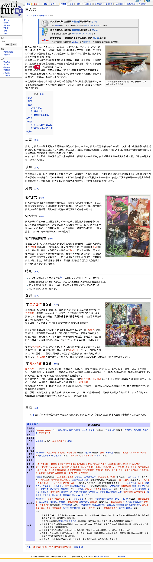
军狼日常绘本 (118, 467)
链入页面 (6, 62)
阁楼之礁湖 (126, 486)
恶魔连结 (67, 495)
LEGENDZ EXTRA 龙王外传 (119, 464)
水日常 (114, 470)
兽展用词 (42, 15)
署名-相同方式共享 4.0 (93, 25)
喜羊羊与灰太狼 (110, 508)
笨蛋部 (141, 483)
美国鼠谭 (120, 505)
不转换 (63, 4)
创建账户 (138, 1)
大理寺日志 (71, 453)
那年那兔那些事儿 (133, 505)
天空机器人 (93, 492)
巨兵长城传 (138, 502)
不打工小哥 (51, 453)
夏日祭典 (59, 473)
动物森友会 (115, 486)
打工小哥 (49, 499)
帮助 (5, 31)
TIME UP (44, 467)
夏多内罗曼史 (140, 492)
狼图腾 (77, 430)
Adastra (39, 477)
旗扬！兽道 (46, 508)
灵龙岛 (81, 489)
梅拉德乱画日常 (59, 470)
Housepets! (40, 453)
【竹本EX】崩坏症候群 (60, 464)
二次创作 (31, 247)
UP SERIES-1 (64, 467)
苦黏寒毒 (39, 441)
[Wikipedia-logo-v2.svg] (45, 23)
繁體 (78, 4)
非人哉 (88, 453)
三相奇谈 (83, 492)
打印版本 (6, 70)
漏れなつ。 (107, 489)
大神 (67, 486)
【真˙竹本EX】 (42, 464)
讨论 (35, 4)
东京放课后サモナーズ (79, 486)
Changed (78, 477)
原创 (94, 247)
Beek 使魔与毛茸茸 (65, 477)
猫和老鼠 (111, 505)
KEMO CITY (134, 453)
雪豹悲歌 (137, 430)
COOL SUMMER (78, 464)
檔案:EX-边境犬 (99, 464)
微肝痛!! (42, 473)
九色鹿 (129, 502)
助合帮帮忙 (83, 473)
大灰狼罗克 (63, 430)
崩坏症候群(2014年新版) (91, 467)
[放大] (149, 81)
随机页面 (6, 25)
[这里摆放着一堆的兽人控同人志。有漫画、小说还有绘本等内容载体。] (127, 63)
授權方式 (87, 42)
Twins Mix (53, 467)
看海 (127, 467)
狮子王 (66, 508)
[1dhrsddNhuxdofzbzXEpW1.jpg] (127, 226)
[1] (61, 277)
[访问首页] (11, 8)
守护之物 (74, 455)
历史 (52, 4)
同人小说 (85, 379)
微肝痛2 (50, 473)
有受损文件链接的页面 (60, 547)
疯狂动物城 (44, 502)
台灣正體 (142, 4)
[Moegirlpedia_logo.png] (45, 31)
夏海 (70, 441)
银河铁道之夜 (45, 433)
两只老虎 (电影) (99, 505)
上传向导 (6, 55)
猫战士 (91, 430)
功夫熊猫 (54, 502)
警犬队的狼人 (45, 455)
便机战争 (47, 486)
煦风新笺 (47, 495)
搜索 (2, 38)
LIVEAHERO (65, 480)
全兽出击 (99, 470)
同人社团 (73, 350)
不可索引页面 (40, 547)
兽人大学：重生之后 (80, 495)
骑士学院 (74, 492)
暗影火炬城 (131, 483)
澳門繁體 (108, 4)
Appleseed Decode (43, 430)
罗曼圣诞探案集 (139, 489)
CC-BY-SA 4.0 (100, 557)
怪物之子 (63, 502)
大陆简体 (87, 4)
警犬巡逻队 (55, 489)
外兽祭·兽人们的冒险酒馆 (110, 492)
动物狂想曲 (78, 499)
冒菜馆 (134, 467)
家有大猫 (45, 489)
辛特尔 (122, 508)
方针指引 (6, 28)
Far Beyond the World (106, 477)
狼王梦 (84, 430)
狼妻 (71, 430)
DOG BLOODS (89, 477)
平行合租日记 (88, 470)
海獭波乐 (94, 502)
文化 (29, 15)
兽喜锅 (107, 470)
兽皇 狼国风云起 (59, 441)
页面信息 (6, 76)
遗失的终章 (57, 495)
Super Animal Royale (80, 480)
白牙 (55, 430)
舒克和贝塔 (110, 430)
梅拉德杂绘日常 (74, 470)
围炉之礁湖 (128, 492)
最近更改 (6, 23)
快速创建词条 (8, 52)
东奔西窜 (107, 467)
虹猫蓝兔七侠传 (118, 502)
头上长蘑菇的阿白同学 (128, 470)
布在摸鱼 (61, 453)
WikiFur (57, 25)
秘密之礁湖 (55, 492)
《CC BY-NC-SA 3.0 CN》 (82, 34)
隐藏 (41, 94)
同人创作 (36, 347)
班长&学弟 (74, 467)
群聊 (5, 33)
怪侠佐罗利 (73, 502)
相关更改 (6, 65)
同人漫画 (96, 379)
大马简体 (119, 4)
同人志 (96, 38)
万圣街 (92, 508)
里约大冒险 (86, 505)
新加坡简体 (131, 4)
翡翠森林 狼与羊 (114, 499)
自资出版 (83, 382)
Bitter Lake (40, 499)
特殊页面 (6, 67)
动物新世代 (101, 499)
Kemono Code (134, 477)
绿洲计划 (45, 492)
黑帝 (102, 453)
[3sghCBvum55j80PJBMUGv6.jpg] (127, 324)
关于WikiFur (120, 557)
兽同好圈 (63, 521)
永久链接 (6, 73)
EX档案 (89, 464)
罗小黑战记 (57, 455)
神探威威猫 (57, 508)
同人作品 (35, 363)
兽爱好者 (72, 521)
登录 (148, 1)
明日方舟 (65, 492)
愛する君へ (124, 480)
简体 (71, 4)
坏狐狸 (125, 453)
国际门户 (6, 20)
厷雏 (134, 486)
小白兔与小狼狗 (86, 455)
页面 (28, 4)
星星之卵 (128, 430)
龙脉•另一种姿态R (93, 489)
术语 (34, 15)
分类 (28, 547)
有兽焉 (98, 455)
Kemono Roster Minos (50, 480)
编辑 (36, 140)
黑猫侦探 (109, 453)
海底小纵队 (84, 502)
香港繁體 (98, 4)
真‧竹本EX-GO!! (70, 473)
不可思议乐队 (58, 486)
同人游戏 (40, 357)
